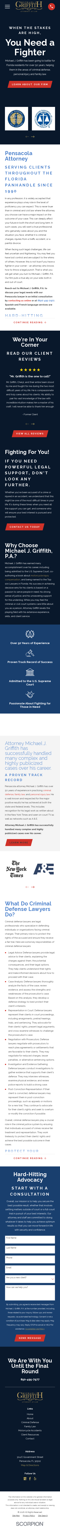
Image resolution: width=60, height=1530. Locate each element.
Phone (9, 1257)
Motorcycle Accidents (30, 1430)
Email (8, 1267)
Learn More (19, 842)
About (30, 1418)
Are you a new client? (16, 1277)
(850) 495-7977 (46, 300)
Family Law (30, 1426)
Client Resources (30, 1434)
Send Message (30, 1338)
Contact (30, 1438)
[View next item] (33, 136)
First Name (11, 1238)
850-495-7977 (30, 1379)
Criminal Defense (30, 1422)
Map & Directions (30, 1465)
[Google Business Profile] (25, 1478)
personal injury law (40, 794)
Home (30, 1414)
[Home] (29, 6)
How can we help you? (17, 1287)
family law (20, 794)
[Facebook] (29, 1478)
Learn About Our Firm (30, 84)
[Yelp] (35, 1478)
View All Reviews (30, 433)
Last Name (11, 1248)
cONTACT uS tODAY (25, 527)
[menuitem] (16, 1515)
